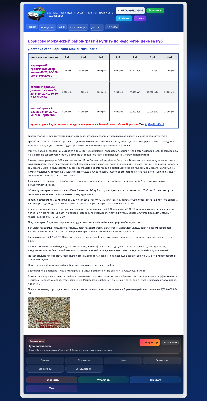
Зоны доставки (84, 368)
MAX (51, 388)
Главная (32, 26)
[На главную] (36, 14)
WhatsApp (103, 380)
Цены (62, 26)
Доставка (96, 27)
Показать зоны (170, 342)
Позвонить (52, 380)
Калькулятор (149, 342)
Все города (162, 360)
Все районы (45, 368)
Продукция (47, 27)
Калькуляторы (78, 27)
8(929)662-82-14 (154, 124)
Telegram (155, 380)
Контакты (112, 26)
